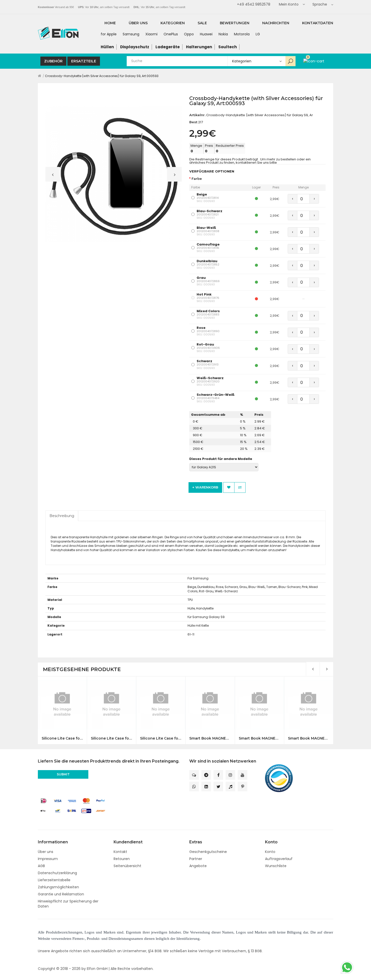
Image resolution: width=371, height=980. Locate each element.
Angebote (198, 865)
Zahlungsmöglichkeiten (58, 887)
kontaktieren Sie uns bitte (256, 162)
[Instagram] (230, 775)
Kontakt (120, 851)
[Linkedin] (206, 786)
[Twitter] (218, 786)
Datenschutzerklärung (57, 872)
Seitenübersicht (127, 865)
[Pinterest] (242, 786)
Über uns (45, 851)
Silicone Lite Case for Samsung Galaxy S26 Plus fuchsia (160, 738)
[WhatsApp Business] (194, 786)
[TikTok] (230, 786)
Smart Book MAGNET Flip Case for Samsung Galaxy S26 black (209, 738)
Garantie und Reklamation (61, 894)
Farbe (197, 178)
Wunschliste (275, 865)
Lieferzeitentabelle (54, 880)
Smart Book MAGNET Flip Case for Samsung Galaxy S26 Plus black (308, 738)
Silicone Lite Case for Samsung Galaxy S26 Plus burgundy (111, 738)
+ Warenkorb (205, 487)
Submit (63, 774)
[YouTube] (242, 775)
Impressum (48, 858)
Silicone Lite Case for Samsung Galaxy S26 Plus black (62, 738)
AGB (41, 865)
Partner (195, 858)
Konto (270, 851)
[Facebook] (218, 775)
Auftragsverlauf (279, 858)
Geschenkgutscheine (208, 851)
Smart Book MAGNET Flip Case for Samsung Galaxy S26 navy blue (259, 738)
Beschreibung (61, 515)
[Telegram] (206, 775)
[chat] (194, 775)
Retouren (122, 858)
